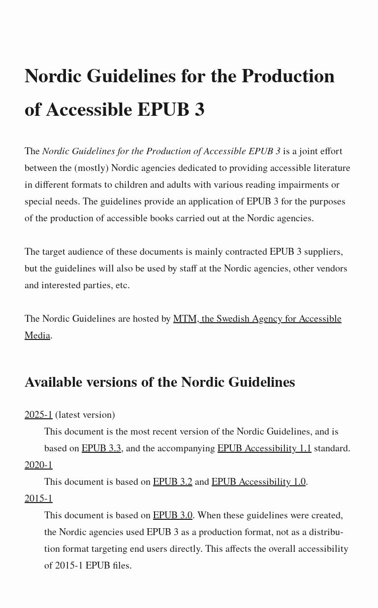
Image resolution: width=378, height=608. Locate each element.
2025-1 (39, 414)
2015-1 (39, 498)
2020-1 (39, 464)
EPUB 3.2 (172, 481)
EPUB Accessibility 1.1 (265, 447)
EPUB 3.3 (101, 447)
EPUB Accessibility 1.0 (259, 481)
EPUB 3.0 (172, 514)
